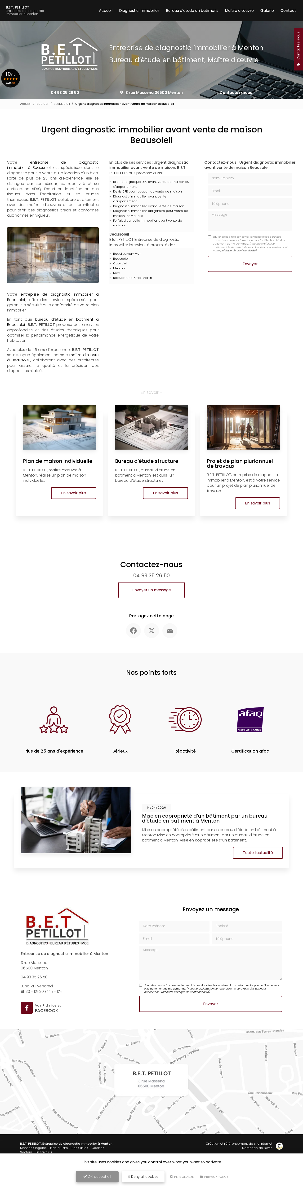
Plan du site (59, 1148)
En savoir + (44, 1152)
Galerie (267, 10)
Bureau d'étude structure (146, 461)
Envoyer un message (151, 590)
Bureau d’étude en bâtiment (192, 10)
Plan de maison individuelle (57, 461)
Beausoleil (62, 103)
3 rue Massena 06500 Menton (154, 92)
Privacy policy (216, 1176)
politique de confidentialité (237, 250)
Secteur (42, 103)
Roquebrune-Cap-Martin (132, 278)
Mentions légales (33, 1148)
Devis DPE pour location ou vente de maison (147, 191)
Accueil (105, 10)
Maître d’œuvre (239, 10)
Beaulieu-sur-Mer (127, 254)
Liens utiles (79, 1148)
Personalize (184, 1176)
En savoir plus (73, 493)
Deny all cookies (144, 1176)
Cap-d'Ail (120, 263)
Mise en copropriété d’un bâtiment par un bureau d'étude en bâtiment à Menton (204, 818)
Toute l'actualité (258, 852)
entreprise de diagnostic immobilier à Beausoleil (53, 165)
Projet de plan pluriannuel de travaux (240, 463)
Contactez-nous (236, 92)
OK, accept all (99, 1176)
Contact (288, 10)
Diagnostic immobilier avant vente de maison (148, 206)
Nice (116, 273)
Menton (119, 268)
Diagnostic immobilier (139, 10)
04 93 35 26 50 (65, 92)
